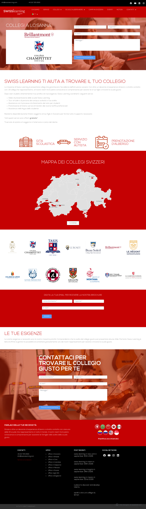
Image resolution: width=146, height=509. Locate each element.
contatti (130, 10)
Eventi (110, 10)
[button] (129, 505)
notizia (120, 10)
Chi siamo (35, 10)
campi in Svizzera (96, 10)
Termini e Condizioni (24, 460)
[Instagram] (144, 3)
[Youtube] (135, 3)
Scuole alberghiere (74, 10)
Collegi (56, 10)
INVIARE (47, 316)
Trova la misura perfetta (84, 57)
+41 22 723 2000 (34, 2)
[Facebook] (131, 3)
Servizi (46, 10)
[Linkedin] (139, 3)
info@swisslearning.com (9, 2)
